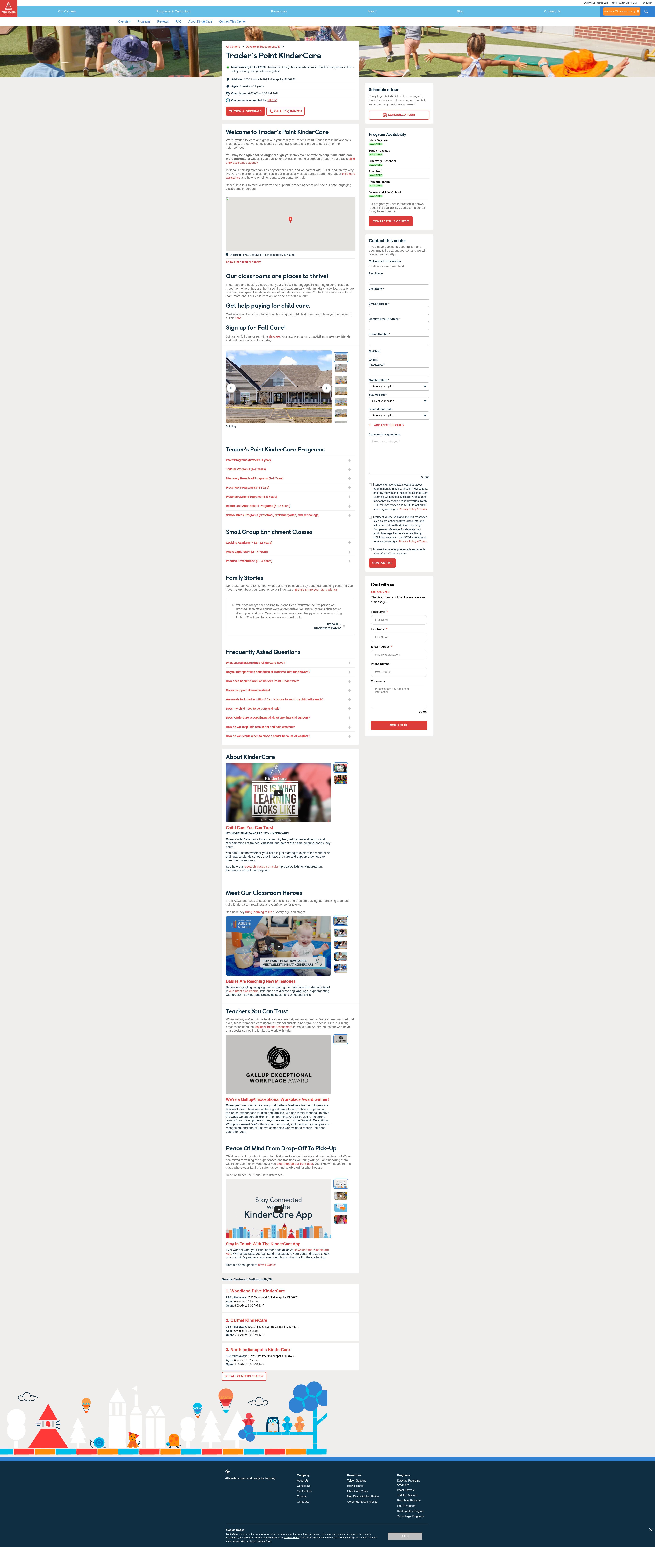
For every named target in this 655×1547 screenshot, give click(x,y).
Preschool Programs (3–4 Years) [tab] (247, 487)
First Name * (376, 365)
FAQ (178, 21)
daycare (274, 336)
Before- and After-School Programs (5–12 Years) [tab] (258, 506)
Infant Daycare (406, 1490)
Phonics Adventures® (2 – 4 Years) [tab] (249, 561)
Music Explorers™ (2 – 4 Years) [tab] (247, 551)
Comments (378, 681)
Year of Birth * (378, 394)
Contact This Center (232, 21)
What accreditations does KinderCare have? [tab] (255, 662)
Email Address (378, 303)
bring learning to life (258, 912)
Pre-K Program (406, 1505)
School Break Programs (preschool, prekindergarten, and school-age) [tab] (272, 515)
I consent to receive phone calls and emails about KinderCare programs (399, 551)
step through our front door (295, 1163)
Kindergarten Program (410, 1511)
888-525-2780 (380, 591)
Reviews (163, 21)
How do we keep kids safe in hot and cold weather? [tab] (260, 727)
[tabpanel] (290, 616)
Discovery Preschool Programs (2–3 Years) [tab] (254, 478)
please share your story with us (316, 589)
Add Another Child (389, 425)
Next (328, 387)
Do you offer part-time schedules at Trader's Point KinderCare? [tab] (268, 672)
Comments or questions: (385, 434)
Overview (124, 21)
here (238, 318)
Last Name (376, 288)
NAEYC (272, 100)
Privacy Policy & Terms (413, 509)
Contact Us (552, 11)
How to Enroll (355, 1485)
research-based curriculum (262, 866)
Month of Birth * (379, 380)
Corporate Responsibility (362, 1501)
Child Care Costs (357, 1491)
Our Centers (67, 11)
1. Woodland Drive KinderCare (255, 1291)
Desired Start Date (380, 409)
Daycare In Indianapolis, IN (263, 46)
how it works (266, 1265)
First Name (376, 273)
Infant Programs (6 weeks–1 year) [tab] (248, 460)
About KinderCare (200, 21)
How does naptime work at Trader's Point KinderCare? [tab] (262, 681)
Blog (460, 11)
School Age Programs (410, 1516)
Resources (279, 11)
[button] (290, 220)
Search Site (646, 12)
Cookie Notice (291, 1537)
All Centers (233, 46)
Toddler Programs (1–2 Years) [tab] (246, 469)
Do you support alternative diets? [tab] (248, 690)
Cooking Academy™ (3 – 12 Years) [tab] (249, 542)
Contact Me (382, 563)
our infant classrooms (243, 991)
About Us (302, 1480)
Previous (233, 387)
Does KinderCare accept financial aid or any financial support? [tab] (268, 717)
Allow (405, 1536)
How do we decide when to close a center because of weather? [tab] (268, 736)
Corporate (303, 1501)
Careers (302, 1496)
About (372, 11)
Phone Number (378, 334)
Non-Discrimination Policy (363, 1496)
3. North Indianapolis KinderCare (258, 1349)
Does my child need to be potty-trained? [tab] (253, 708)
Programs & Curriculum (173, 11)
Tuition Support (356, 1480)
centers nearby (619, 11)
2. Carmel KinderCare (246, 1320)
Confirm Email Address (384, 319)
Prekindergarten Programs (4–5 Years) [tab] (251, 496)
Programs (144, 21)
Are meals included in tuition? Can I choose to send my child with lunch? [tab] (275, 699)
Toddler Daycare (407, 1495)
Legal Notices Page (260, 1541)
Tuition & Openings (245, 111)
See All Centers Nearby (244, 1376)
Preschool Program (409, 1500)
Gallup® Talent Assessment (273, 1027)
